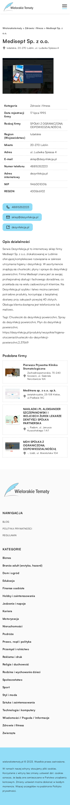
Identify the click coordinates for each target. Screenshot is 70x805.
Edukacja (9, 580)
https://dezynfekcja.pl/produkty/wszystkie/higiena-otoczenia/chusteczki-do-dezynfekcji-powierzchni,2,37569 (34, 337)
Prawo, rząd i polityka (17, 641)
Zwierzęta (9, 733)
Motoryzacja (11, 618)
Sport (6, 687)
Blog (6, 521)
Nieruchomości (12, 626)
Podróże (8, 634)
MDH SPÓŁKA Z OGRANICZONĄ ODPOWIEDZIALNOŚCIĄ (39, 445)
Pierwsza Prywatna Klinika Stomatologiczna (40, 366)
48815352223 (39, 166)
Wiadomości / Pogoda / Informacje (26, 717)
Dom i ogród (11, 573)
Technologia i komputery (19, 710)
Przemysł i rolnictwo (16, 649)
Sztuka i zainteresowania (19, 702)
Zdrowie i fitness (40, 105)
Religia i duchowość (16, 664)
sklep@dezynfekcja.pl (43, 159)
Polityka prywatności (17, 528)
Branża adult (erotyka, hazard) (22, 565)
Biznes (7, 558)
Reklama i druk (12, 657)
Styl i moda (10, 695)
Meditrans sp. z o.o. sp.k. (39, 390)
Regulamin (10, 535)
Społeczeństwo (12, 679)
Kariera (7, 611)
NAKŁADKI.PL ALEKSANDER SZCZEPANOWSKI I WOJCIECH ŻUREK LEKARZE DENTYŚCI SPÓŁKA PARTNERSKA (42, 416)
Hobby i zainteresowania (19, 596)
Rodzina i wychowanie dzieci (22, 672)
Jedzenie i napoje (14, 603)
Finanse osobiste (13, 588)
